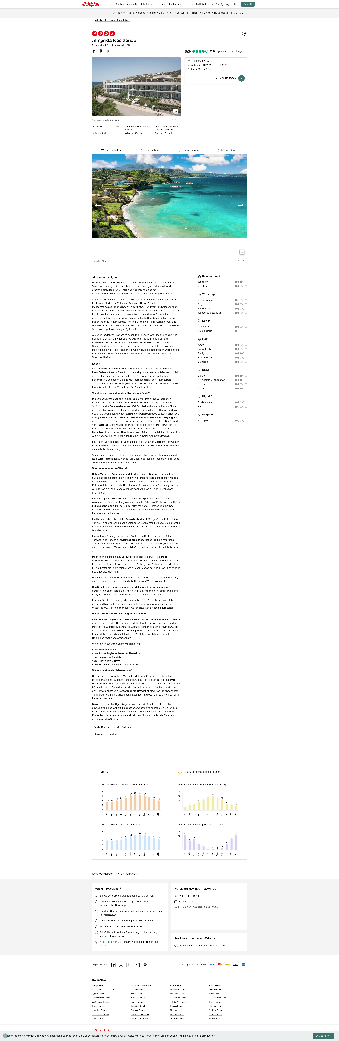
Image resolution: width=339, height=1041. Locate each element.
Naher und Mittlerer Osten (104, 990)
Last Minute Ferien (100, 1002)
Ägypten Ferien (138, 998)
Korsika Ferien (176, 1006)
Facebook (113, 965)
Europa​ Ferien (98, 986)
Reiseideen (146, 4)
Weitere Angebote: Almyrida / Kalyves (113, 874)
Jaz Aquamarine (177, 1018)
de (235, 4)
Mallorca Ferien (177, 994)
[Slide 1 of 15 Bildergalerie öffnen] (136, 86)
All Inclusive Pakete (152, 715)
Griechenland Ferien (101, 998)
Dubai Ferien (215, 994)
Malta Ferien (136, 994)
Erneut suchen (239, 13)
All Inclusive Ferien (217, 998)
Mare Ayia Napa (177, 1014)
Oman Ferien (98, 1006)
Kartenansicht (244, 34)
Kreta (111, 45)
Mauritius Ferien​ (99, 1010)
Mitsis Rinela (97, 1018)
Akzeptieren (323, 1036)
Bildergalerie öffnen (176, 111)
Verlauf (223, 4)
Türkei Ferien (215, 990)
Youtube (129, 965)
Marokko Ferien (177, 1010)
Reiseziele (160, 4)
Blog (138, 965)
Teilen (228, 4)
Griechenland (99, 45)
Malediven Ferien (178, 990)
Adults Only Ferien (178, 1002)
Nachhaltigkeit (198, 4)
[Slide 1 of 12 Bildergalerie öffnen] (169, 206)
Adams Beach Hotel (140, 1014)
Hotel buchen (215, 1002)
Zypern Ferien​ (98, 994)
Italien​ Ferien (137, 990)
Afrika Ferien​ (215, 986)
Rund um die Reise (178, 4)
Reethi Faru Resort (139, 1018)
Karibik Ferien (176, 986)
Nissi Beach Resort (100, 1014)
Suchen (120, 4)
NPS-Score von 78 (110, 942)
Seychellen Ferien (178, 998)
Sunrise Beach (215, 1014)
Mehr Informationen (203, 1036)
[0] (218, 4)
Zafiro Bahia (214, 1018)
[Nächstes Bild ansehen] (174, 86)
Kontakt (248, 4)
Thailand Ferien (216, 1006)
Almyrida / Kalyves (126, 45)
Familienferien (137, 1002)
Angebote (132, 4)
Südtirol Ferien (215, 1010)
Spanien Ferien (138, 1010)
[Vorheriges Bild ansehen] (98, 86)
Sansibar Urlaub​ (138, 1006)
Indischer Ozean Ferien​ (141, 986)
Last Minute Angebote (163, 712)
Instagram (121, 965)
